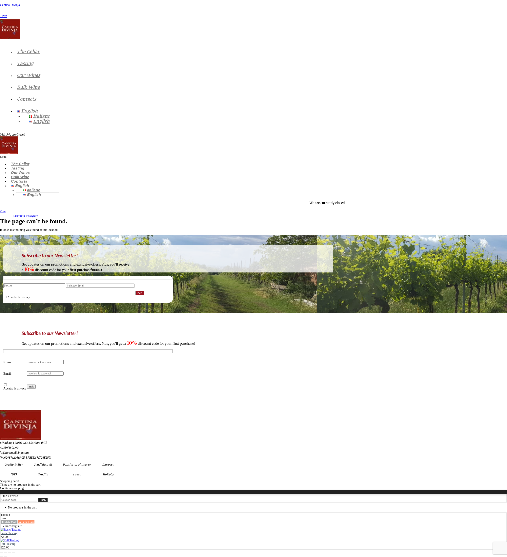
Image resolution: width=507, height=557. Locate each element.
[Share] (9, 552)
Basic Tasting (9, 533)
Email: (7, 373)
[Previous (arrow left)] (1, 556)
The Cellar (28, 51)
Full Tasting (8, 544)
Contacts (26, 99)
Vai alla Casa (26, 522)
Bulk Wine (28, 87)
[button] (172, 157)
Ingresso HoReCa (108, 469)
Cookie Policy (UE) (13, 469)
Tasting (25, 63)
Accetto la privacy (14, 388)
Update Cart (9, 522)
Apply (43, 499)
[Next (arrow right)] (5, 556)
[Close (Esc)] (13, 552)
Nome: (7, 362)
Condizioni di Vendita (42, 469)
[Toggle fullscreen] (5, 552)
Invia (31, 386)
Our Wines (28, 75)
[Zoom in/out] (1, 552)
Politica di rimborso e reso (77, 469)
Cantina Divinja (10, 5)
